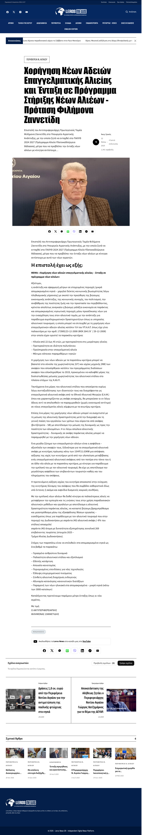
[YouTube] (27, 12)
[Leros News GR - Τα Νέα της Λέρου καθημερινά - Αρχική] (71, 11)
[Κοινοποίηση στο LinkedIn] (80, 231)
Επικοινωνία (112, 2)
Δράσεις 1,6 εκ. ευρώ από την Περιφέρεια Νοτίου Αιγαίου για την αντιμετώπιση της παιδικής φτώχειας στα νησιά (51, 700)
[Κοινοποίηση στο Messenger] (61, 231)
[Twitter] (14, 12)
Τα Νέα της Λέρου (25, 23)
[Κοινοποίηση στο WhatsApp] (68, 231)
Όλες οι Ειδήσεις (127, 23)
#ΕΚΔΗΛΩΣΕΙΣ (38, 632)
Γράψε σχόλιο (126, 663)
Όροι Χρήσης (120, 2)
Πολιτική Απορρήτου (131, 2)
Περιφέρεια (56, 23)
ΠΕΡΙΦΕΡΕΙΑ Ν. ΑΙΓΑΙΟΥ (36, 59)
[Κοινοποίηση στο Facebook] (49, 231)
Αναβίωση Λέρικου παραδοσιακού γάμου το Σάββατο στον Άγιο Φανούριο (38, 40)
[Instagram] (20, 12)
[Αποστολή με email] (92, 231)
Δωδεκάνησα (42, 23)
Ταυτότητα (104, 2)
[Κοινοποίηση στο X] (55, 231)
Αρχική (11, 23)
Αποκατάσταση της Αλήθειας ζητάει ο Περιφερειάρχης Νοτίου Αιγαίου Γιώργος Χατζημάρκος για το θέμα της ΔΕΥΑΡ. (90, 700)
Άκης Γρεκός (106, 134)
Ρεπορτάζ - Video (109, 23)
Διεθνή (78, 23)
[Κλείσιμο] (135, 41)
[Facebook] (7, 12)
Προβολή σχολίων (104, 663)
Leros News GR (60, 831)
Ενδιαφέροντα (92, 23)
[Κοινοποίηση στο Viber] (74, 231)
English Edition (71, 29)
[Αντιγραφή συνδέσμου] (86, 231)
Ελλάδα (68, 23)
